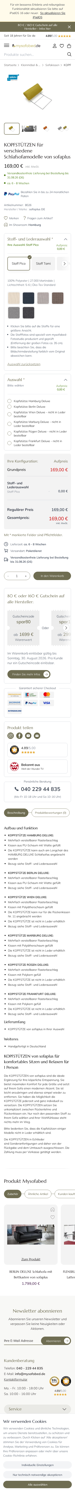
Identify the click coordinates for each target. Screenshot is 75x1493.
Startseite (10, 65)
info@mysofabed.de (30, 1374)
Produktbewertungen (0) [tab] (50, 813)
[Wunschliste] (62, 46)
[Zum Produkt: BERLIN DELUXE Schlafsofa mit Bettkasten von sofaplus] (30, 1235)
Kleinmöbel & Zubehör (31, 65)
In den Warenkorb (52, 576)
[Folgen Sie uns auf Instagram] (10, 736)
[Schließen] (69, 27)
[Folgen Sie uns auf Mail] (37, 736)
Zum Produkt (30, 1259)
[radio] (18, 263)
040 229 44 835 (40, 789)
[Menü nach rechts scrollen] (67, 628)
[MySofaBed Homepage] (26, 45)
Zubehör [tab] (12, 1194)
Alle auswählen (37, 1484)
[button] (66, 239)
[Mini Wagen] (69, 46)
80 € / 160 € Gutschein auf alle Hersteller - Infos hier (37, 26)
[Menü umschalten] (6, 46)
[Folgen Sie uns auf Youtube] (28, 736)
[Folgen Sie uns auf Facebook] (19, 736)
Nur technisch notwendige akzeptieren (37, 1475)
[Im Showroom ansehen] (52, 1210)
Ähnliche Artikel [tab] (38, 1194)
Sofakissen (52, 65)
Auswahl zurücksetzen (23, 364)
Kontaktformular (15, 1379)
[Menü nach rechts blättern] (66, 264)
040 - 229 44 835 (29, 1368)
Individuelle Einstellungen (38, 1465)
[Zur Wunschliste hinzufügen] (52, 1217)
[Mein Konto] (55, 46)
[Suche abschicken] (69, 54)
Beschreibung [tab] (16, 813)
